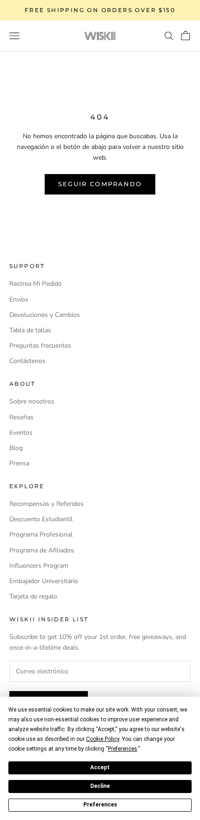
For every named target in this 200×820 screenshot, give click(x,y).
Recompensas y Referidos (46, 503)
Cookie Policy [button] (102, 739)
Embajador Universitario (43, 581)
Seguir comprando (100, 184)
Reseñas (21, 417)
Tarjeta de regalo (33, 596)
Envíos (18, 299)
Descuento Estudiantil (41, 519)
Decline (100, 786)
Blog (16, 448)
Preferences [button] (122, 749)
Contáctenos (27, 360)
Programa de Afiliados (41, 550)
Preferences (100, 804)
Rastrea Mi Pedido (35, 283)
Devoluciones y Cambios (44, 314)
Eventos (21, 432)
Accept (100, 767)
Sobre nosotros (31, 401)
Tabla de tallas (30, 330)
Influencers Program (38, 565)
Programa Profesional (41, 534)
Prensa (19, 463)
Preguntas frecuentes (40, 345)
